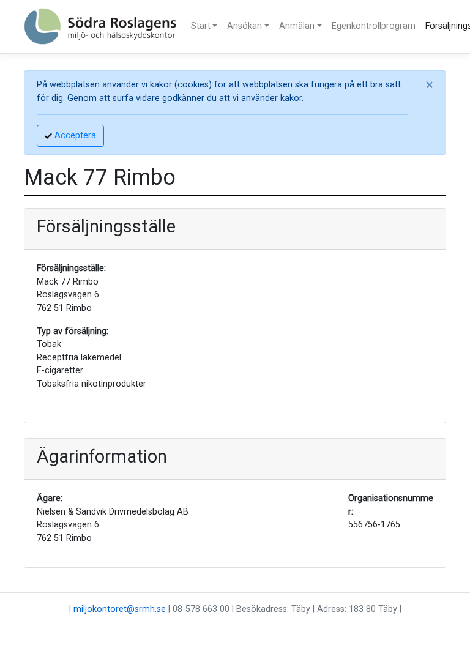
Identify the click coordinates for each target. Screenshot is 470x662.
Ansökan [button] (244, 26)
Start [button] (201, 26)
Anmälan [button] (297, 26)
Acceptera (74, 135)
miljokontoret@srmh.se (119, 609)
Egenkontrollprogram (374, 26)
